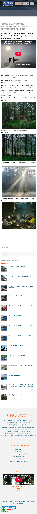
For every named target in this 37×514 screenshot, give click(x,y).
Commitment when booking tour (18, 461)
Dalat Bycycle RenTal (15, 395)
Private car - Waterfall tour (17, 266)
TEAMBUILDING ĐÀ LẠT (16, 345)
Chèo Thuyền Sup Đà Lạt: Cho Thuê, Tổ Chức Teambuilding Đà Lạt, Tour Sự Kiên (21, 385)
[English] (22, 3)
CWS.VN (21, 503)
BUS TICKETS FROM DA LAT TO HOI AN (21, 335)
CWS (18, 490)
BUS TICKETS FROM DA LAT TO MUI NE (21, 316)
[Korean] (27, 3)
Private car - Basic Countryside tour (20, 276)
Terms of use (19, 451)
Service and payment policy (18, 454)
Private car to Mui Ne (15, 296)
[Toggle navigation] (32, 3)
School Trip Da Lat (14, 375)
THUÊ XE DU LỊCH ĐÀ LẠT (17, 355)
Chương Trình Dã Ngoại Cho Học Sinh (20, 365)
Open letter (18, 449)
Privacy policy (18, 458)
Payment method (18, 456)
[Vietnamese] (17, 3)
